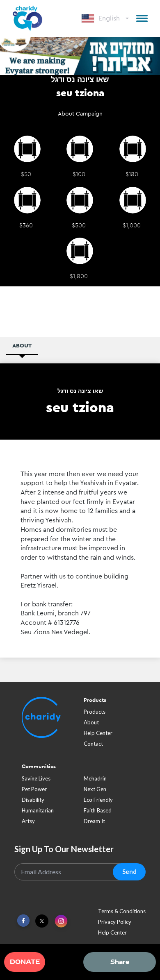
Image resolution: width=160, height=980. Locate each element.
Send (129, 874)
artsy (28, 823)
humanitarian (38, 812)
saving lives (36, 780)
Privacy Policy (114, 924)
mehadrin (95, 780)
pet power (34, 791)
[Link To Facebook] (23, 923)
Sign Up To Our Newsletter (64, 851)
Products (94, 713)
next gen (95, 791)
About (91, 724)
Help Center (98, 735)
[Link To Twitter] (41, 923)
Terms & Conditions (122, 913)
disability (33, 802)
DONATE (25, 961)
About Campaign (80, 116)
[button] (142, 18)
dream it (94, 823)
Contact (93, 745)
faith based (98, 812)
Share (119, 961)
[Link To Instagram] (61, 924)
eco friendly (98, 802)
